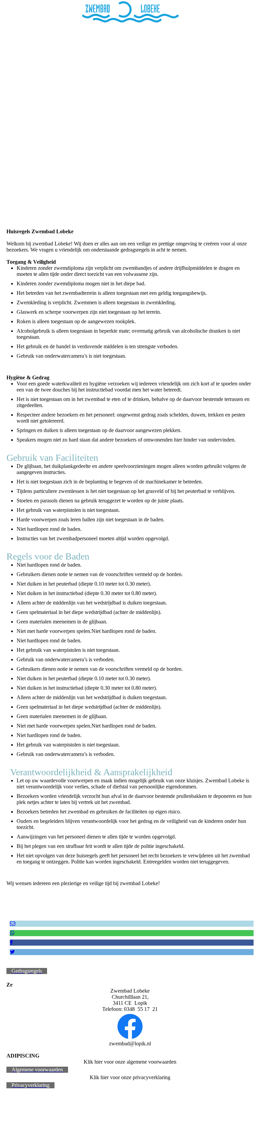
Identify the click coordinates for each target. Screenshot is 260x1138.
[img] (130, 12)
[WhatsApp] (12, 933)
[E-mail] (12, 923)
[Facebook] (11, 942)
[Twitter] (12, 952)
